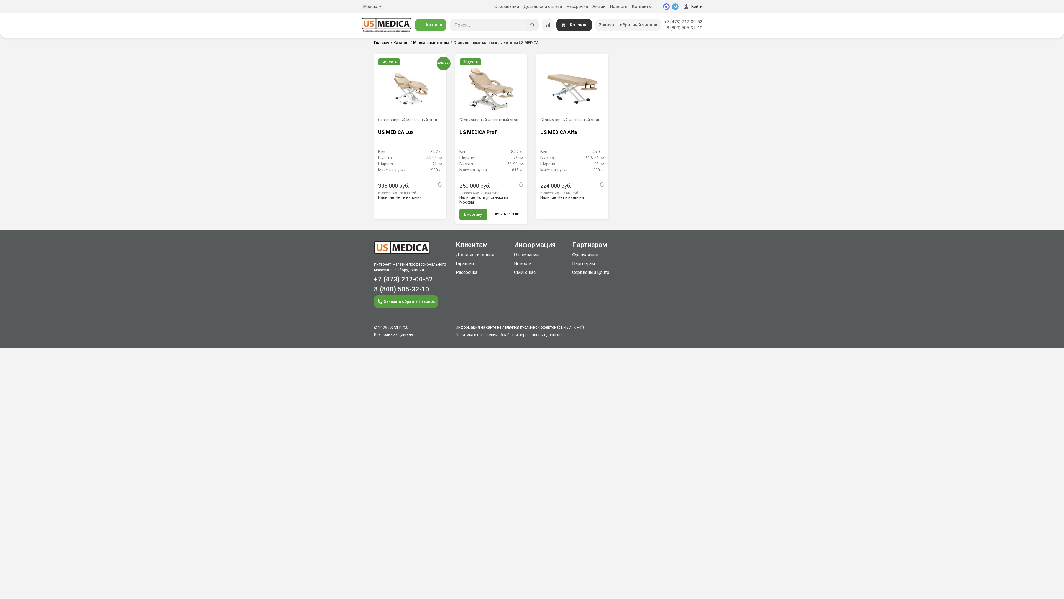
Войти (696, 6)
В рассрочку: (397, 193)
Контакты (642, 6)
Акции (598, 6)
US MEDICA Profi (478, 132)
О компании (506, 6)
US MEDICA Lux (395, 132)
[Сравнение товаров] (548, 25)
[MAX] (666, 6)
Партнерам (583, 263)
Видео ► (390, 62)
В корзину (473, 214)
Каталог (434, 24)
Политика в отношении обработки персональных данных (508, 335)
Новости (618, 6)
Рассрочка (577, 6)
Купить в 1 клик (507, 214)
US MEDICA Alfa (558, 132)
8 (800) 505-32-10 (684, 28)
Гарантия (465, 263)
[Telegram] (675, 6)
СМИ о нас (525, 272)
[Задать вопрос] (440, 184)
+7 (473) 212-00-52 (683, 21)
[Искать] (532, 25)
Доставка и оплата (542, 6)
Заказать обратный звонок (628, 24)
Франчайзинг (585, 254)
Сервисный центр (590, 272)
